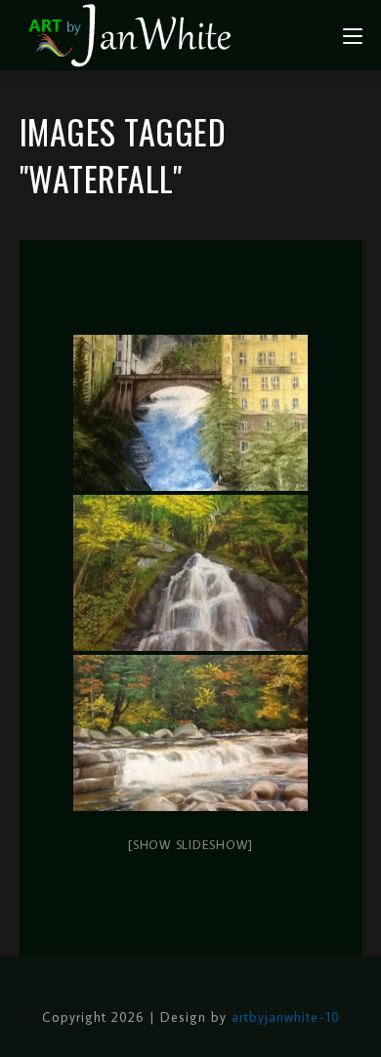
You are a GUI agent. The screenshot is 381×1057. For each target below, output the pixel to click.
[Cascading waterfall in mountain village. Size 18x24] (190, 413)
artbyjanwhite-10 (286, 1017)
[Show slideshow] (190, 844)
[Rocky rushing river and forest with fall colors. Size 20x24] (190, 733)
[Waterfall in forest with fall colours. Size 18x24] (190, 573)
